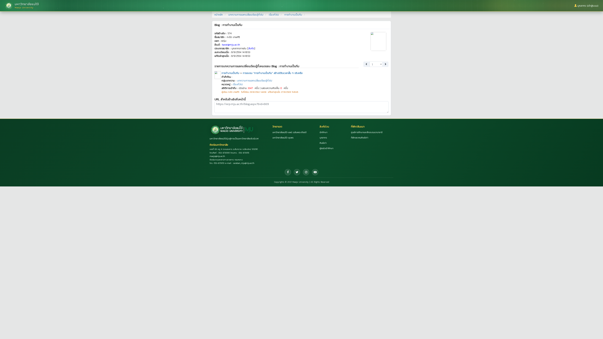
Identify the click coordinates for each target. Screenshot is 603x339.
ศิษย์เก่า (323, 143)
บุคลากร (323, 137)
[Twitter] (297, 172)
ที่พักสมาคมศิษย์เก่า (359, 137)
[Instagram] (306, 172)
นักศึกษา (323, 132)
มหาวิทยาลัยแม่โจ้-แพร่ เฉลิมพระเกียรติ (289, 132)
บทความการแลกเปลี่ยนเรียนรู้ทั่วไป (245, 14)
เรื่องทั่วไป (274, 14)
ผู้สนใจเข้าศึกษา (326, 148)
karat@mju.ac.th (231, 44)
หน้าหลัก (218, 14)
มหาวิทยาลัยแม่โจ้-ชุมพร (282, 137)
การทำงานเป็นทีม (230, 73)
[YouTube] (315, 172)
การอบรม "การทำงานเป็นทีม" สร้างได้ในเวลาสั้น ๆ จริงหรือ (273, 73)
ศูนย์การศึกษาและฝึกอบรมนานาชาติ (367, 132)
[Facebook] (288, 172)
